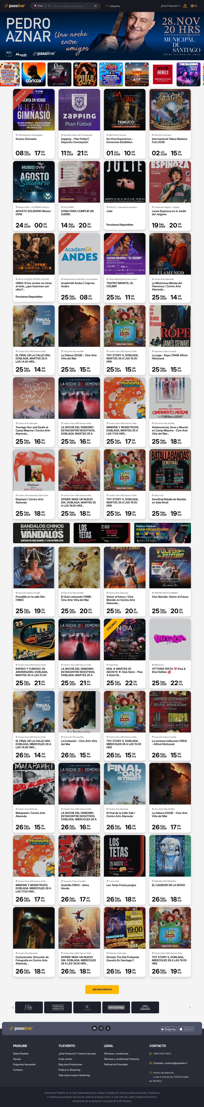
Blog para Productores (70, 1064)
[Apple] (186, 1028)
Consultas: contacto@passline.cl (170, 1063)
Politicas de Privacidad (116, 1064)
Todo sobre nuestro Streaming (74, 1075)
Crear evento (65, 1058)
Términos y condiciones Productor (121, 1058)
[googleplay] (169, 1028)
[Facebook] (94, 1028)
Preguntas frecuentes (24, 1064)
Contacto (18, 1069)
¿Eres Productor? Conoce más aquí (77, 1053)
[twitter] (107, 1028)
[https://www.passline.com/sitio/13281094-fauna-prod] (41, 533)
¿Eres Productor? (169, 5)
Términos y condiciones (116, 1053)
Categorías (114, 6)
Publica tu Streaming (69, 1069)
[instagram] (101, 1028)
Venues (17, 1058)
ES (195, 5)
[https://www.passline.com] (162, 533)
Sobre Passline (20, 1053)
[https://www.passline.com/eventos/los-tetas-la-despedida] (102, 533)
